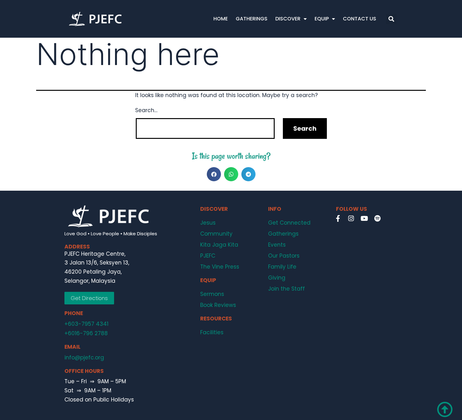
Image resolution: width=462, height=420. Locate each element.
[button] (391, 19)
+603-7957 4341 (86, 324)
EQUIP (322, 18)
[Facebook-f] (337, 218)
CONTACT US (359, 18)
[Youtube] (364, 218)
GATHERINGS (251, 18)
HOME (220, 18)
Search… (146, 110)
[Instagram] (351, 218)
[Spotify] (377, 218)
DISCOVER (287, 18)
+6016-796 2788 (86, 333)
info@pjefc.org (84, 357)
